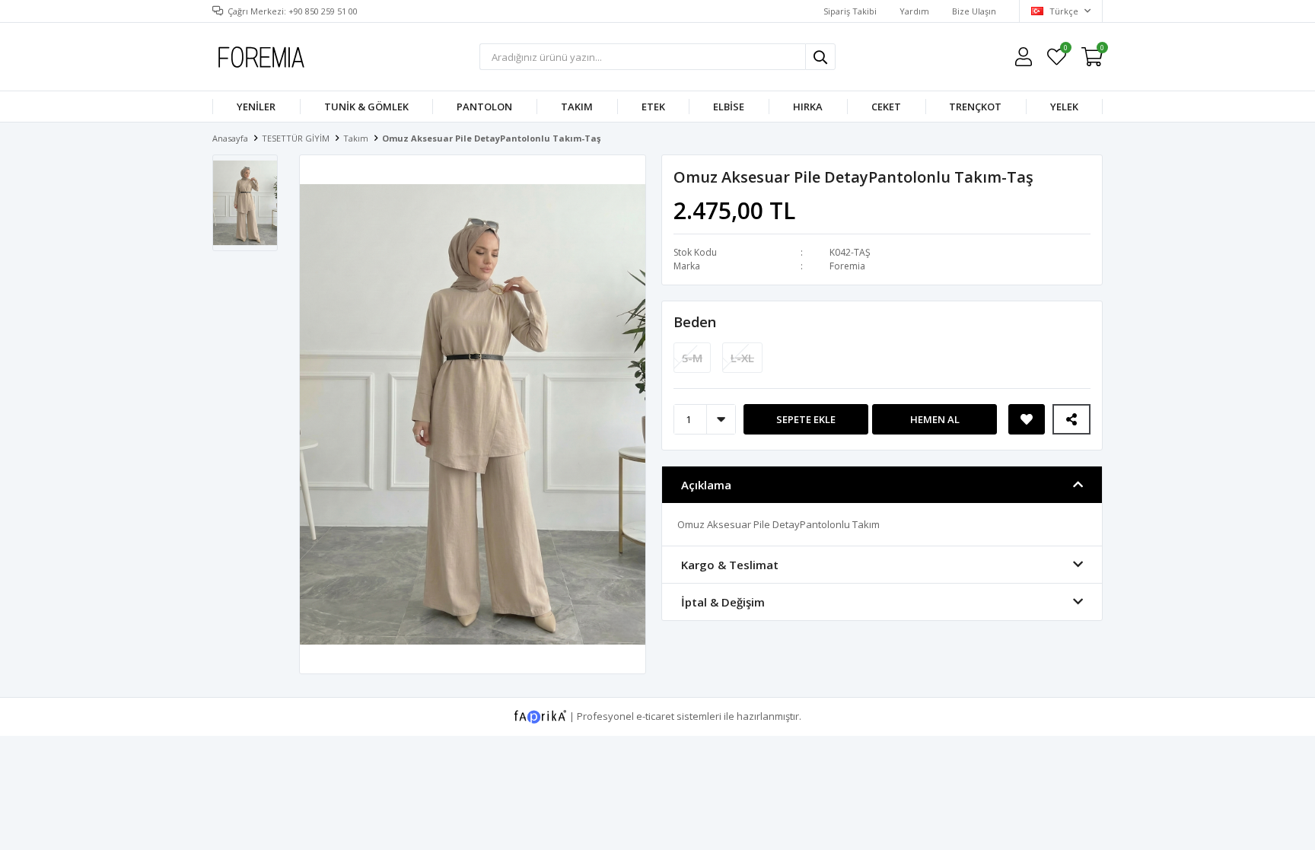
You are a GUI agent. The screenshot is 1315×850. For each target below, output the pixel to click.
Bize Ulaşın (974, 11)
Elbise (728, 106)
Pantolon (484, 106)
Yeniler (256, 106)
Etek (653, 106)
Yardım (914, 11)
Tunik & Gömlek (366, 106)
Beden (694, 322)
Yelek (1064, 106)
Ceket (886, 106)
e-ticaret (655, 715)
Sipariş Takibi (850, 11)
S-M (692, 357)
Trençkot (975, 106)
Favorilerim (1065, 50)
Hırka (808, 106)
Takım (577, 106)
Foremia (847, 265)
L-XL (742, 357)
